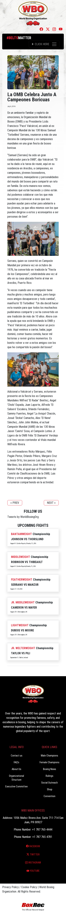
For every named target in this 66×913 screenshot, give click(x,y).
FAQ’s (16, 762)
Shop (49, 789)
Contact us (16, 755)
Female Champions (49, 762)
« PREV (14, 502)
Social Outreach (49, 782)
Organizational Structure (16, 777)
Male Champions (49, 755)
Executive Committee (16, 786)
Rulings (49, 775)
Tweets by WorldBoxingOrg (23, 517)
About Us (16, 769)
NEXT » (51, 502)
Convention (49, 796)
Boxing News (49, 769)
